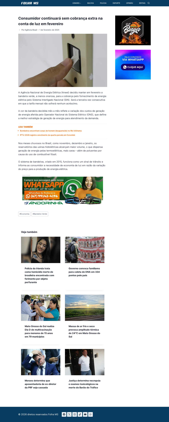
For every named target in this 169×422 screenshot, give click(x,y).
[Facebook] (64, 414)
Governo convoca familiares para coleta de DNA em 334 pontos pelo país (84, 272)
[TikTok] (80, 414)
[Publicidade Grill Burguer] (133, 44)
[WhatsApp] (90, 414)
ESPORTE (116, 3)
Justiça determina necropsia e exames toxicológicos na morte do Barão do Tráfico (84, 384)
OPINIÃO (129, 3)
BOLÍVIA (90, 3)
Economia (24, 214)
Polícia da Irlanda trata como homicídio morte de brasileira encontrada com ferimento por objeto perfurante (39, 275)
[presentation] (40, 250)
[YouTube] (85, 414)
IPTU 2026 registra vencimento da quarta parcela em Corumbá (47, 135)
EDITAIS (142, 3)
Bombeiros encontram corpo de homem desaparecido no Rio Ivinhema (51, 131)
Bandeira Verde (40, 214)
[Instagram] (74, 414)
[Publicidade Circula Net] (133, 78)
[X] (69, 414)
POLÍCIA (103, 3)
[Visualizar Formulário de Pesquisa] (148, 3)
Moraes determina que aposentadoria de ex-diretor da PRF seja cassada (40, 384)
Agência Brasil (31, 30)
